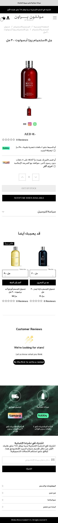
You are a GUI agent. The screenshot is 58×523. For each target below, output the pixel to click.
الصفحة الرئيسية (41, 27)
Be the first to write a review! (29, 362)
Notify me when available (29, 198)
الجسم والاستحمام (22, 27)
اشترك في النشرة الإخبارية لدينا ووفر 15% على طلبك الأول (29, 10)
